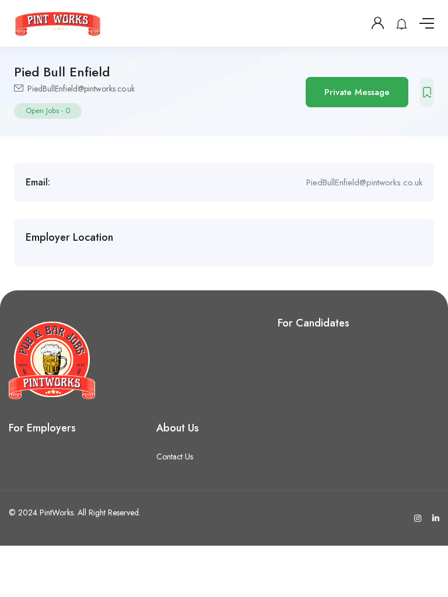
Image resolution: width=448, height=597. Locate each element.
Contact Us (174, 456)
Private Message (357, 92)
